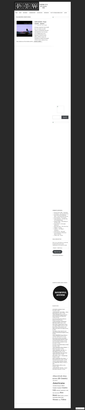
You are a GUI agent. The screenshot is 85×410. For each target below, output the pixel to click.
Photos (62, 395)
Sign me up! (57, 252)
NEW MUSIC (25, 12)
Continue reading (38, 41)
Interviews (46, 12)
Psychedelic (55, 397)
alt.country (55, 380)
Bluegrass (59, 385)
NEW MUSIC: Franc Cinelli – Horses (40, 22)
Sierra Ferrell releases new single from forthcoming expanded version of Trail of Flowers (60, 339)
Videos (63, 399)
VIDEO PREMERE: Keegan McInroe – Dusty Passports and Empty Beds (60, 315)
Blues (63, 385)
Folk (54, 390)
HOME (16, 12)
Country (64, 388)
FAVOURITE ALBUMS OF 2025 (59, 309)
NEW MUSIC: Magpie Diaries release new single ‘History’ (60, 325)
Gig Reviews (63, 390)
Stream (55, 399)
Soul (62, 397)
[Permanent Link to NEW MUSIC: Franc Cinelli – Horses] (24, 36)
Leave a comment (44, 25)
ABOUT (65, 12)
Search (65, 117)
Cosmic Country (57, 388)
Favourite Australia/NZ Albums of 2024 (60, 344)
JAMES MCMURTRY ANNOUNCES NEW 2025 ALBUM (59, 322)
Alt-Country (62, 378)
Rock (59, 397)
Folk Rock (58, 390)
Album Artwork (57, 376)
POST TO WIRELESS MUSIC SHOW (56, 12)
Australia (55, 385)
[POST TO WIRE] (33, 6)
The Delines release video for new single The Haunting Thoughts (59, 332)
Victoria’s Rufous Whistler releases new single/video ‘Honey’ (60, 362)
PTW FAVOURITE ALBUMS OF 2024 (60, 341)
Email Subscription (57, 239)
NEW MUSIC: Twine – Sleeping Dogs (60, 355)
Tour (59, 399)
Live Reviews (39, 12)
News (20, 12)
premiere (66, 395)
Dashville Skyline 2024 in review (59, 365)
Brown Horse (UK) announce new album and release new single (59, 327)
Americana (59, 383)
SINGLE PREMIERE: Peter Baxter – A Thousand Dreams (60, 359)
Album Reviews (32, 12)
